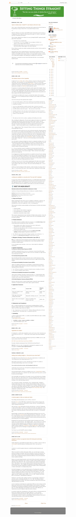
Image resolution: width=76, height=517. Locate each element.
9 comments (25, 170)
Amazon (50, 243)
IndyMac (50, 251)
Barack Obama (51, 245)
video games (51, 242)
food (49, 174)
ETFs (49, 249)
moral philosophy (52, 117)
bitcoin (19, 391)
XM (49, 258)
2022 (51, 74)
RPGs (50, 255)
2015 (51, 83)
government (51, 211)
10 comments (26, 348)
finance (50, 154)
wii (49, 344)
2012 (51, 88)
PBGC (50, 253)
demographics (51, 205)
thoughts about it (35, 425)
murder (50, 222)
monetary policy (51, 121)
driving (50, 276)
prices (50, 313)
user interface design (24, 72)
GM (49, 110)
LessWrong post (26, 425)
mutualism (50, 302)
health (50, 286)
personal (50, 312)
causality (50, 263)
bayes (50, 201)
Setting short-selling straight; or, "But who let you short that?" (26, 355)
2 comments (26, 498)
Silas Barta (57, 28)
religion (50, 322)
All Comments (61, 60)
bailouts (50, 127)
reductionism (51, 232)
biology (22, 499)
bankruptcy (50, 135)
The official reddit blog (54, 51)
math (49, 158)
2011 (51, 90)
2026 (51, 58)
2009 (51, 93)
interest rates (51, 290)
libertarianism (51, 108)
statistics (50, 189)
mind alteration (51, 299)
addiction (50, 194)
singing (50, 333)
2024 (51, 70)
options (50, 306)
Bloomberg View (53, 49)
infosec (15, 324)
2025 (51, 69)
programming (51, 162)
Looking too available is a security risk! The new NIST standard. (27, 177)
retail (49, 233)
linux (49, 219)
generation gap (51, 282)
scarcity (50, 165)
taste (49, 341)
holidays (50, 130)
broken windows (51, 147)
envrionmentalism (52, 206)
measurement (51, 123)
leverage (50, 218)
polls (49, 226)
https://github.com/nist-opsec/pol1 (19, 318)
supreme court (51, 339)
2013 (51, 87)
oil (49, 124)
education (50, 151)
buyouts (50, 262)
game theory (19, 171)
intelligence (51, 177)
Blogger (40, 512)
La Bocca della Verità (53, 39)
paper (20, 406)
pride (49, 314)
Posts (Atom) (18, 505)
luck (49, 141)
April (52, 59)
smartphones (51, 334)
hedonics (50, 287)
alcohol (50, 195)
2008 (51, 95)
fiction (50, 279)
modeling (50, 300)
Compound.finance (39, 371)
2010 (51, 92)
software (50, 131)
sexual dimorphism (52, 331)
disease (50, 270)
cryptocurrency (22, 391)
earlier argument (15, 444)
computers (50, 137)
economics (50, 100)
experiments (51, 277)
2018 (51, 80)
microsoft (50, 296)
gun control (50, 285)
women (50, 347)
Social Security (51, 256)
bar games (50, 260)
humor (15, 349)
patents (50, 310)
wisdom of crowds (52, 346)
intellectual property (52, 114)
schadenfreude (51, 327)
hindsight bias (30, 136)
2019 (51, 79)
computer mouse (51, 265)
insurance (50, 215)
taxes (49, 167)
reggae (50, 319)
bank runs (15, 391)
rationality (22, 171)
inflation (50, 111)
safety (50, 326)
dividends (50, 273)
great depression (51, 212)
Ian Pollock (50, 23)
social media (51, 337)
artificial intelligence (17, 72)
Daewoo (50, 248)
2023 (51, 72)
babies (50, 259)
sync (49, 340)
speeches (26, 171)
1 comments (26, 432)
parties (50, 182)
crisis (49, 266)
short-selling (27, 357)
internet (18, 349)
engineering (51, 153)
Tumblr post (24, 85)
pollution (50, 228)
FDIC (50, 192)
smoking (50, 236)
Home (26, 503)
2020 (51, 77)
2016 (51, 82)
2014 (51, 85)
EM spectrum (51, 145)
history (50, 214)
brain (49, 202)
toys (49, 343)
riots (49, 323)
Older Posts (43, 503)
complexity (50, 148)
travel (29, 171)
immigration (51, 289)
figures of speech (51, 208)
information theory (24, 433)
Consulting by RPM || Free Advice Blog (56, 43)
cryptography (51, 116)
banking (50, 199)
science (29, 433)
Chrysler (50, 246)
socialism (50, 238)
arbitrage (50, 197)
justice (50, 292)
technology (50, 191)
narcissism (50, 303)
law (49, 140)
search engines (51, 329)
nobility (50, 304)
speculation (50, 144)
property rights (51, 187)
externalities (51, 128)
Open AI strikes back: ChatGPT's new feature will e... (53, 64)
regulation (50, 320)
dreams (50, 275)
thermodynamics (33, 433)
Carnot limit (22, 414)
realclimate (50, 229)
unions (50, 241)
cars (49, 204)
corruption (50, 138)
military (50, 297)
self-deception (51, 126)
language (50, 157)
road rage (50, 324)
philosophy (50, 184)
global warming (51, 107)
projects (50, 317)
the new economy (51, 168)
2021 (51, 75)
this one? (17, 401)
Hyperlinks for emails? (17, 330)
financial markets (28, 391)
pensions (50, 160)
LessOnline (21, 81)
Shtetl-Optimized (53, 36)
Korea (50, 252)
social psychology (52, 188)
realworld (50, 231)
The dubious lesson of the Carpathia (20, 78)
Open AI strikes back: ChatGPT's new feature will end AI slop (26, 24)
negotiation (50, 181)
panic (49, 307)
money (50, 179)
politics (50, 161)
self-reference (51, 235)
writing (50, 348)
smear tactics (51, 336)
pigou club (50, 225)
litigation (50, 295)
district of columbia (52, 272)
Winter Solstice (31, 83)
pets (49, 224)
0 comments (25, 71)
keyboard (50, 293)
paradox (50, 309)
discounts (50, 269)
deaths (15, 171)
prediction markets (52, 185)
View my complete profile (58, 29)
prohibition (50, 316)
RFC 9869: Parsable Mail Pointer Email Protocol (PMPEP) (22, 341)
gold (49, 283)
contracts (50, 150)
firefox (50, 209)
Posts (60, 58)
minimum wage (51, 221)
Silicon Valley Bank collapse (37, 387)
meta (49, 103)
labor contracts (51, 216)
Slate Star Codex (53, 46)
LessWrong (26, 81)
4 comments (25, 323)
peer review (51, 143)
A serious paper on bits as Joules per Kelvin (22, 397)
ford (49, 280)
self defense (51, 330)
